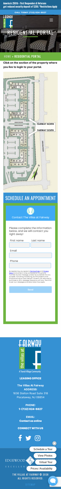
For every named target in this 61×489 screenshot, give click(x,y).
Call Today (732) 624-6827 (30, 12)
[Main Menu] (51, 20)
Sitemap (30, 484)
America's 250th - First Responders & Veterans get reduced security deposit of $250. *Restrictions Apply (30, 4)
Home (7, 56)
